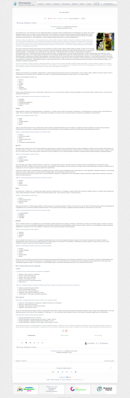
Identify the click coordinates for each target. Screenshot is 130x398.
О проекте (40, 4)
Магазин (82, 4)
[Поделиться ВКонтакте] (30, 342)
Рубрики (48, 4)
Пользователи (66, 4)
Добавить (74, 4)
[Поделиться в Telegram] (26, 342)
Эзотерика (24, 3)
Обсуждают (99, 335)
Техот (72, 379)
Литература (56, 4)
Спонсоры (21, 23)
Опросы (89, 4)
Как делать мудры (110, 361)
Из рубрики (65, 335)
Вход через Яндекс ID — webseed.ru (65, 397)
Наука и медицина (74, 18)
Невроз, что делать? (20, 361)
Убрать (34, 23)
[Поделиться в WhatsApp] (38, 342)
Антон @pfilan (91, 343)
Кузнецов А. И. (80, 379)
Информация (31, 335)
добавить (49, 391)
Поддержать (104, 343)
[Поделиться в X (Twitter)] (42, 342)
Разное (83, 18)
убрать (55, 391)
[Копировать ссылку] (22, 342)
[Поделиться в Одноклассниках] (34, 342)
